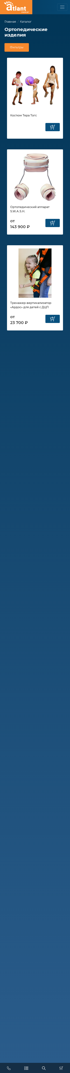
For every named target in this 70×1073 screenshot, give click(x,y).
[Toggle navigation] (62, 7)
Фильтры (17, 47)
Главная (10, 21)
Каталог (26, 21)
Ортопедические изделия (26, 32)
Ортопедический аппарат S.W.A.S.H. (30, 209)
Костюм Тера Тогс (23, 115)
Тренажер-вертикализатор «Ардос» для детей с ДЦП (30, 305)
